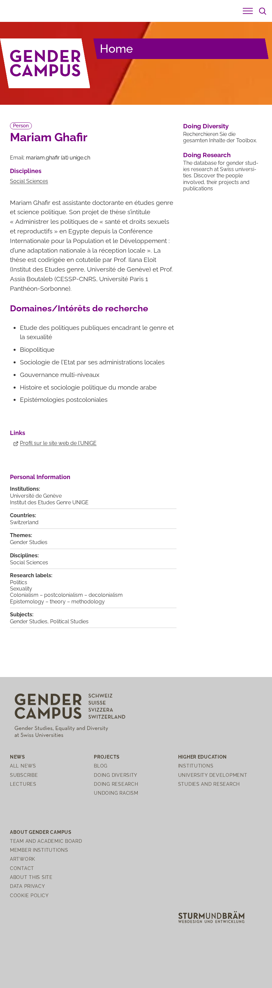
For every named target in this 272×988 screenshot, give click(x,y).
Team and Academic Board (46, 841)
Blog (100, 766)
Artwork (22, 859)
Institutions (196, 766)
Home (116, 48)
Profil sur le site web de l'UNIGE (58, 443)
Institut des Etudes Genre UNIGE (49, 502)
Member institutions (39, 850)
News (17, 757)
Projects (107, 757)
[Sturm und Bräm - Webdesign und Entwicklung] (211, 916)
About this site (31, 877)
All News (23, 766)
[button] (248, 11)
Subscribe (24, 775)
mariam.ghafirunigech (58, 157)
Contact (22, 868)
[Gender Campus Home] (45, 63)
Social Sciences (29, 181)
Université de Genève (36, 496)
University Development (212, 775)
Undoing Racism (116, 793)
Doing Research (207, 154)
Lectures (23, 784)
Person (21, 126)
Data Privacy (27, 886)
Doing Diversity (206, 126)
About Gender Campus (41, 832)
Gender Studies (28, 542)
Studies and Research (209, 784)
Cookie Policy (29, 895)
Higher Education (202, 757)
